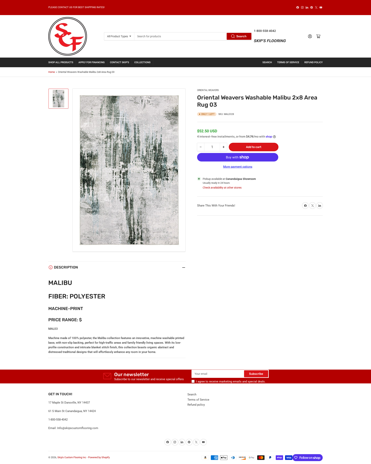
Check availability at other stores (222, 187)
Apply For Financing (91, 62)
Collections (142, 62)
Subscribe (256, 374)
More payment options (237, 166)
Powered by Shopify (99, 457)
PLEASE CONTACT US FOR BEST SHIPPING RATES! (76, 7)
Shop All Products (60, 62)
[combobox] (193, 36)
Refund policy (313, 62)
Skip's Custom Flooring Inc (71, 457)
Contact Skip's (119, 62)
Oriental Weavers (208, 90)
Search (241, 36)
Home (51, 72)
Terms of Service (288, 62)
